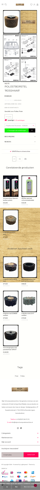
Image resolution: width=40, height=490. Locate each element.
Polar (16, 376)
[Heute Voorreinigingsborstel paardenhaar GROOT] (10, 335)
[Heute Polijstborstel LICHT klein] (10, 220)
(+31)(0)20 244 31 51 (23, 419)
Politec (23, 376)
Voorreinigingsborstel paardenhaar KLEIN (28, 280)
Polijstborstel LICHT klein (9, 233)
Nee (16, 487)
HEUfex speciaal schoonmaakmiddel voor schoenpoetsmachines (29, 199)
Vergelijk (8, 117)
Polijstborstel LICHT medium (28, 314)
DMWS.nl (4, 468)
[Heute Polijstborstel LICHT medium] (29, 301)
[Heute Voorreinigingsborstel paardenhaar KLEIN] (29, 267)
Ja (7, 487)
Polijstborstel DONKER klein (10, 280)
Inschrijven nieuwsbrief (10, 448)
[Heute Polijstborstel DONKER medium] (10, 301)
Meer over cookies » (30, 487)
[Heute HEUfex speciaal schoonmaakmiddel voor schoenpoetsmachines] (29, 186)
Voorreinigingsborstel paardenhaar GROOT (10, 348)
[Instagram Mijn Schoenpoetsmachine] (18, 428)
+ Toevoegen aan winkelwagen (16, 130)
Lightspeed (24, 464)
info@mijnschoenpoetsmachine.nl (22, 422)
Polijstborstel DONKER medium (10, 314)
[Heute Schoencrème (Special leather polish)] (10, 186)
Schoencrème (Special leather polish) (10, 199)
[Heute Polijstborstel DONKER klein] (10, 267)
